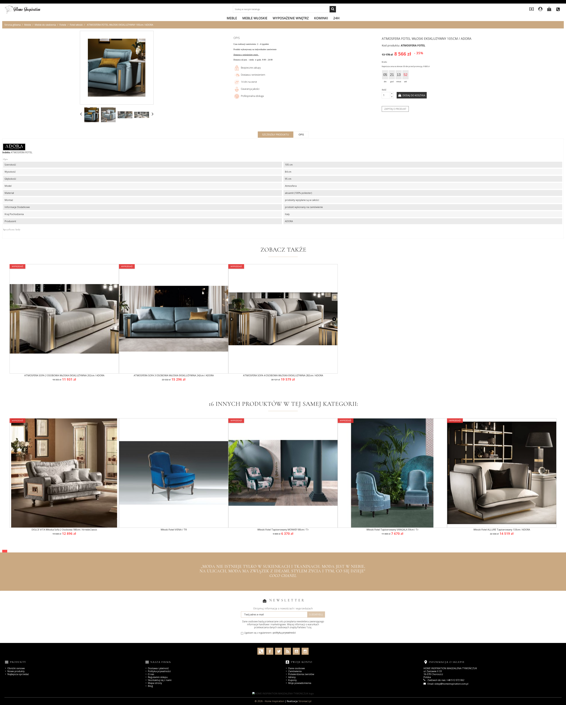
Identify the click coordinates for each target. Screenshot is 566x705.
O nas (151, 674)
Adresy (292, 677)
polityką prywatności (284, 632)
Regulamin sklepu (158, 677)
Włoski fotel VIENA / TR (174, 529)
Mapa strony (155, 683)
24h (336, 18)
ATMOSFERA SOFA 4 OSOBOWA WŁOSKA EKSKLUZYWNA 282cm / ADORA (283, 375)
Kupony (292, 680)
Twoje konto (301, 662)
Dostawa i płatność (158, 668)
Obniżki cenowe (16, 668)
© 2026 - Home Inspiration (270, 701)
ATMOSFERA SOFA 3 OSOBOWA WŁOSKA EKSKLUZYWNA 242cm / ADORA (174, 375)
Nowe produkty (16, 671)
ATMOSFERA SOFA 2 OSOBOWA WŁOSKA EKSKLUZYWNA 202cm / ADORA (64, 375)
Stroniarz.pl (304, 701)
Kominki (321, 18)
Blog (150, 686)
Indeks (6, 152)
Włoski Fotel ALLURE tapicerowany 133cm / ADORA (501, 529)
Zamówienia (295, 671)
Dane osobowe (296, 668)
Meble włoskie (254, 18)
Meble (232, 18)
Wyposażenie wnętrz (291, 18)
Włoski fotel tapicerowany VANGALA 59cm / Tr (392, 529)
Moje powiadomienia (299, 683)
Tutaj (308, 627)
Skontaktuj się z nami (159, 680)
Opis (301, 134)
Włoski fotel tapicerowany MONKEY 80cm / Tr (283, 529)
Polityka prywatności (159, 671)
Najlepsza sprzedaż (18, 674)
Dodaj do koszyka (413, 95)
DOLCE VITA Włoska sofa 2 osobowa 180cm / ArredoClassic (64, 529)
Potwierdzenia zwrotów (301, 674)
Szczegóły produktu (275, 134)
